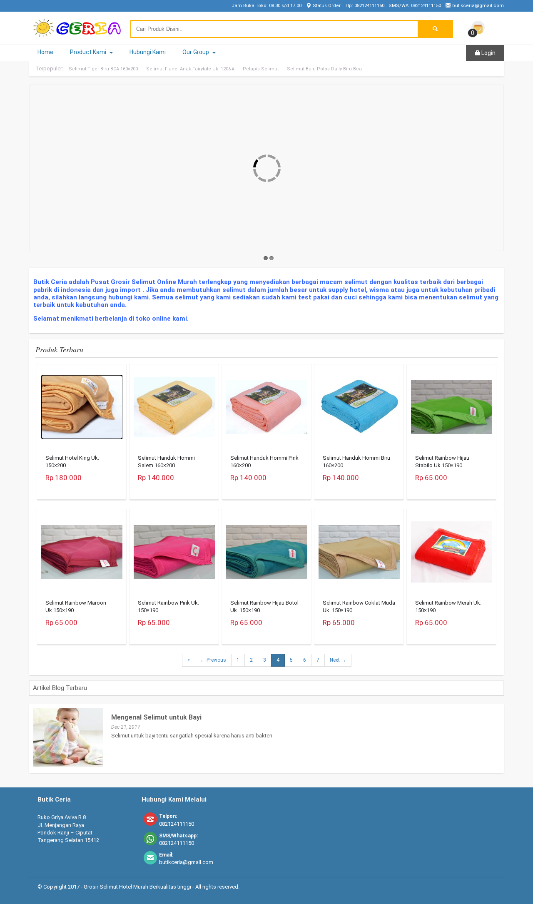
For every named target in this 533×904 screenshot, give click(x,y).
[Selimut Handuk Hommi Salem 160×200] (174, 409)
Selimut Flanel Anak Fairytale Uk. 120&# (190, 69)
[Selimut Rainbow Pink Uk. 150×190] (174, 554)
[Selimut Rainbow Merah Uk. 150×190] (451, 554)
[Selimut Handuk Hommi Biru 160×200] (359, 409)
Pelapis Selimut (261, 69)
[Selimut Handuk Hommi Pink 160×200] (266, 409)
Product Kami (88, 52)
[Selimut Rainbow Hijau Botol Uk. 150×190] (266, 554)
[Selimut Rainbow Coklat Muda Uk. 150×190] (359, 554)
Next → (338, 660)
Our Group (196, 52)
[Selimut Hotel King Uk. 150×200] (81, 409)
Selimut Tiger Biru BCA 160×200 (103, 69)
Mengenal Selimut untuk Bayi (156, 717)
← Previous (213, 660)
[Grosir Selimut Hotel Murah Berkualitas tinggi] (77, 33)
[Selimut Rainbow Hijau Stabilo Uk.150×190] (451, 409)
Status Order (326, 5)
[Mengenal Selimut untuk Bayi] (68, 765)
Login (488, 53)
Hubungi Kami (148, 52)
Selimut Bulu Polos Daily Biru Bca (324, 69)
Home (45, 52)
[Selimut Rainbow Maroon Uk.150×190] (81, 554)
